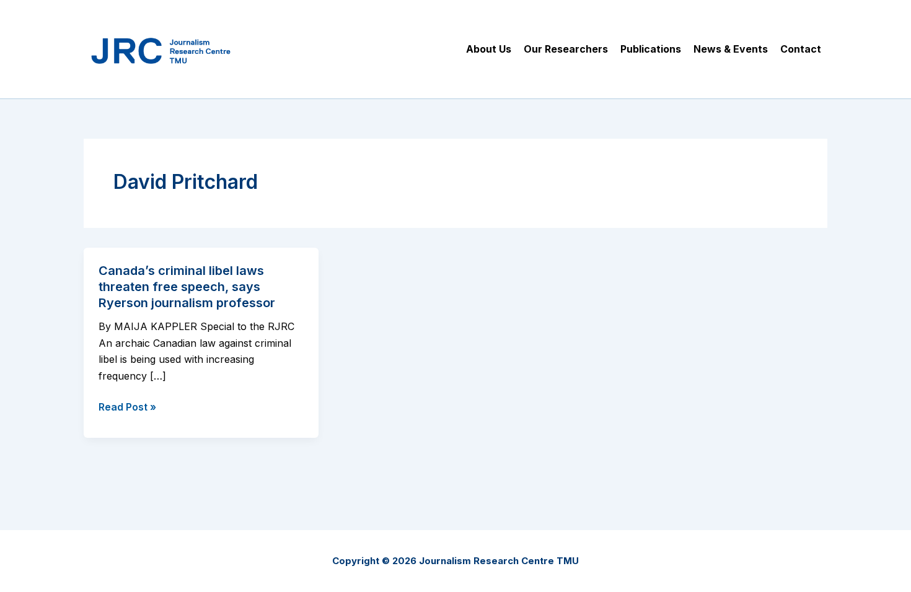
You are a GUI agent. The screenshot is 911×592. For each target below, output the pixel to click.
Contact (800, 49)
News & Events (730, 49)
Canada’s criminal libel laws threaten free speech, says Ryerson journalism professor (187, 286)
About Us (488, 49)
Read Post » (127, 407)
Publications (650, 49)
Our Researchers (566, 49)
